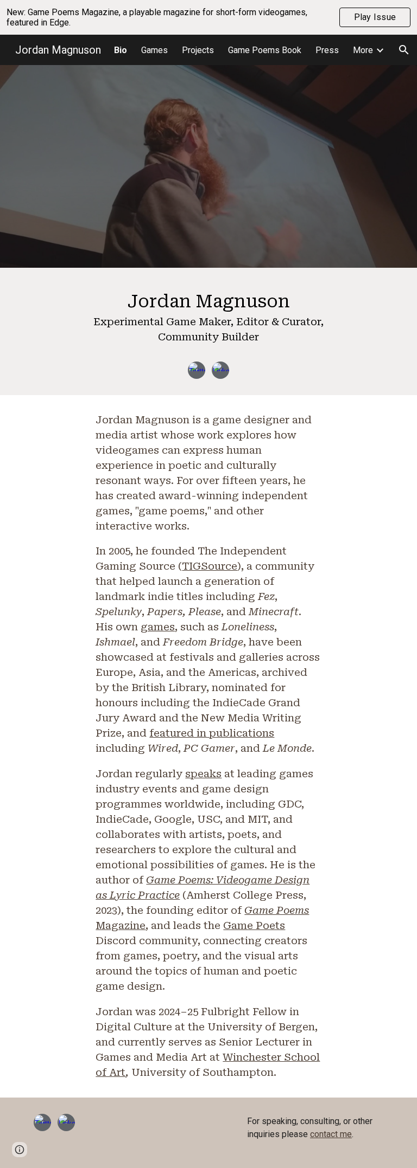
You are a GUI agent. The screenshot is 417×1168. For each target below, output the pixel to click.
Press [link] (327, 50)
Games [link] (154, 50)
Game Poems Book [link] (264, 50)
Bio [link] (120, 50)
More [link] (363, 50)
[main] (208, 319)
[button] (404, 50)
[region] (208, 17)
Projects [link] (198, 50)
